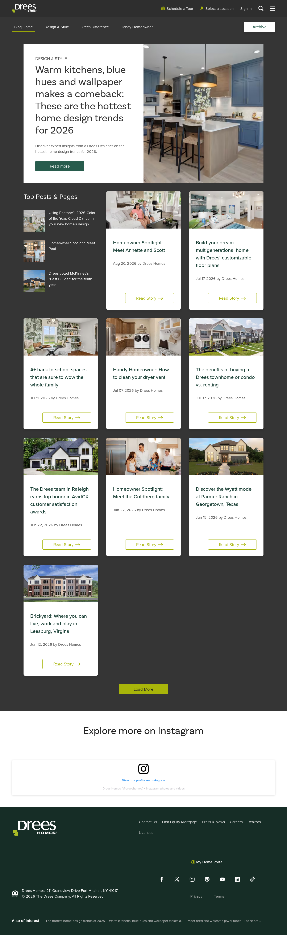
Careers (236, 821)
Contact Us (148, 821)
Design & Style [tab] (57, 26)
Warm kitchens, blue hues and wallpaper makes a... (146, 920)
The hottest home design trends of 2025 (75, 920)
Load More (143, 689)
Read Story (146, 298)
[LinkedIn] (237, 879)
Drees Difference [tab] (95, 26)
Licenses (146, 832)
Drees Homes (112, 788)
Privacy (196, 896)
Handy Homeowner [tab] (137, 26)
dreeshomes (134, 788)
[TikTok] (252, 879)
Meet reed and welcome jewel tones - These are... (224, 920)
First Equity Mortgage (179, 821)
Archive (260, 27)
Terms (219, 896)
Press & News (213, 821)
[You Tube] (222, 879)
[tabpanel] (143, 369)
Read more (60, 166)
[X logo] (176, 879)
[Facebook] (161, 879)
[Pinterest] (207, 879)
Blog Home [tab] (23, 26)
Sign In (246, 8)
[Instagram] (192, 879)
